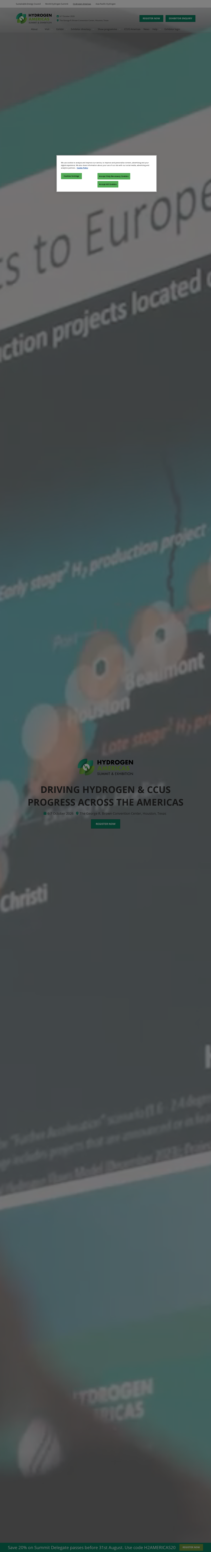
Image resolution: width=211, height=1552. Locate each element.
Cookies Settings (71, 176)
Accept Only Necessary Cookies (114, 176)
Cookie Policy (82, 168)
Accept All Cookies (107, 184)
